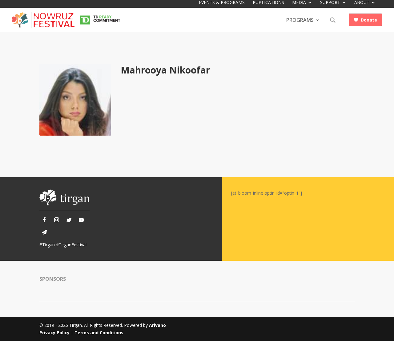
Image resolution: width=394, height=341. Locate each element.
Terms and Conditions (98, 332)
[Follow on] (44, 232)
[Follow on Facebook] (44, 220)
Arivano (157, 325)
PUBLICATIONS (268, 2)
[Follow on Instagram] (57, 220)
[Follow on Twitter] (69, 220)
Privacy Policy (54, 332)
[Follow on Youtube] (81, 220)
